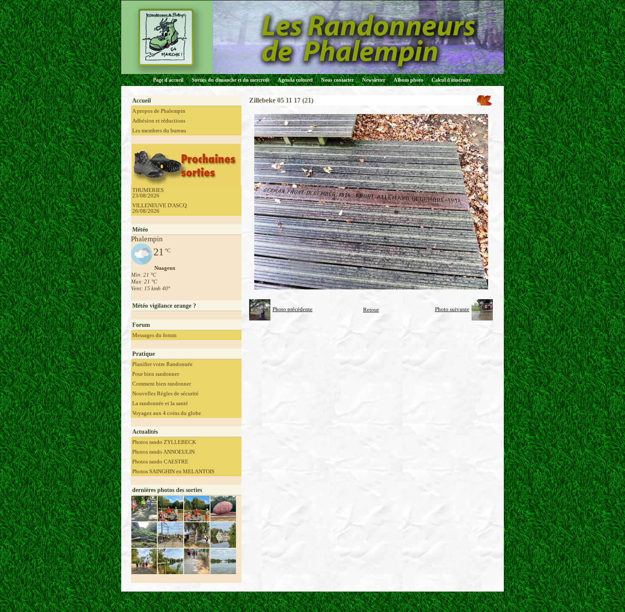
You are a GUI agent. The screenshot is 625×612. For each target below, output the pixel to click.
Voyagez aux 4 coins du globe (166, 413)
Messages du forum (154, 335)
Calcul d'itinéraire (451, 80)
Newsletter (373, 80)
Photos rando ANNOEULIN (163, 452)
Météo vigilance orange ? (164, 306)
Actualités (145, 432)
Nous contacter (337, 80)
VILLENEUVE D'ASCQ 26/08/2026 (159, 208)
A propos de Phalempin (158, 111)
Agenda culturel (295, 80)
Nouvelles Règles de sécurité (165, 393)
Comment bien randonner (161, 383)
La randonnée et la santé (160, 403)
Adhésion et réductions (158, 120)
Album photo (408, 80)
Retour (371, 309)
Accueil (141, 100)
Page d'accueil (168, 80)
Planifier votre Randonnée (162, 364)
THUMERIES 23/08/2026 (148, 193)
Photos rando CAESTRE (160, 461)
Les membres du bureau (159, 130)
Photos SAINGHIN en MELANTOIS (173, 471)
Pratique (143, 354)
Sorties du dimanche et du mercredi (230, 80)
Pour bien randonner (155, 374)
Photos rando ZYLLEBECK (164, 442)
